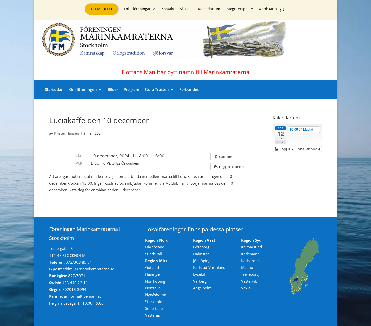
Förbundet (189, 89)
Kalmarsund (251, 246)
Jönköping (201, 260)
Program (131, 89)
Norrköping (155, 281)
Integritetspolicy (239, 9)
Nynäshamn (155, 294)
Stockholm (154, 301)
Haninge (152, 274)
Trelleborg (250, 274)
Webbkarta (267, 9)
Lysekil (199, 274)
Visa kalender (308, 149)
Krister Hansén (66, 133)
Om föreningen (83, 89)
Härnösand (154, 246)
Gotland (152, 267)
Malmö (247, 267)
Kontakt (167, 9)
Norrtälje (153, 287)
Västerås (152, 315)
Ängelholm (202, 287)
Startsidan (54, 89)
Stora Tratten (157, 89)
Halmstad (201, 253)
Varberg (200, 281)
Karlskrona (250, 260)
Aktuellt (186, 9)
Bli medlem (101, 9)
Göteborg (201, 246)
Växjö (246, 287)
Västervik (249, 281)
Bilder (113, 89)
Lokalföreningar (137, 9)
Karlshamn (250, 253)
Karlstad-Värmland (209, 267)
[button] (230, 166)
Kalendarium (209, 9)
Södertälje (154, 308)
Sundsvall (153, 253)
